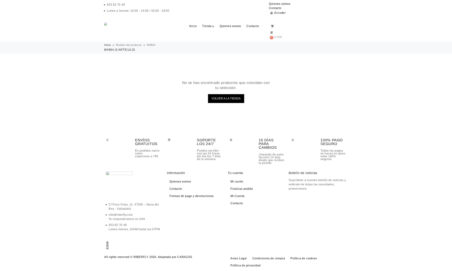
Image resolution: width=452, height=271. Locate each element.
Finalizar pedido (241, 188)
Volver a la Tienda (226, 98)
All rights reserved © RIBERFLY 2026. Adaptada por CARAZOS (148, 256)
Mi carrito (236, 181)
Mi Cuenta (237, 196)
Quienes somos (279, 3)
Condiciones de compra (268, 258)
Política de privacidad (245, 265)
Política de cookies (303, 258)
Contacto (275, 8)
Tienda (207, 26)
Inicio (193, 26)
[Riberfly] (106, 24)
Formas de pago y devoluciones (192, 196)
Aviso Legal (238, 258)
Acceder (280, 12)
